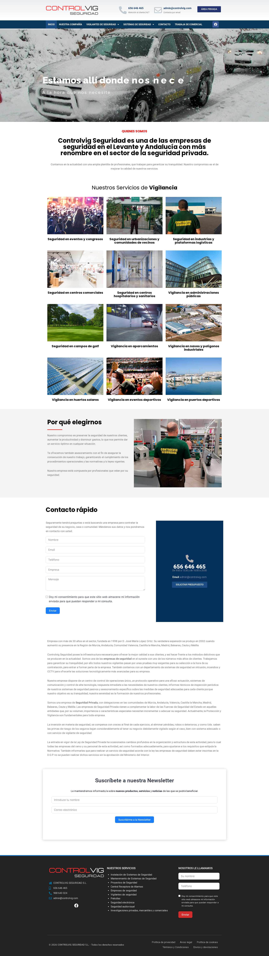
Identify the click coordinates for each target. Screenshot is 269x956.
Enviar (53, 610)
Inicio (51, 24)
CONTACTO (164, 24)
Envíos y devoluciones (205, 947)
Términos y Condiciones (176, 947)
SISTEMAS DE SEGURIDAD (137, 24)
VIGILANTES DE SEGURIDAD (101, 24)
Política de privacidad (163, 942)
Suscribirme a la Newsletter (134, 819)
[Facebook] (215, 24)
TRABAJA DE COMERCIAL (188, 24)
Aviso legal (186, 942)
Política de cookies (207, 942)
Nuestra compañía (70, 24)
